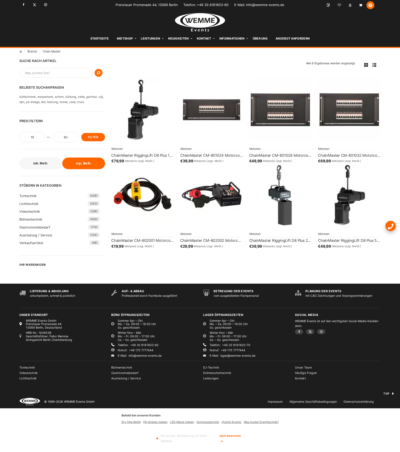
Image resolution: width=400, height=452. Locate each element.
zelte (81, 96)
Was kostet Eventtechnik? (261, 422)
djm (21, 102)
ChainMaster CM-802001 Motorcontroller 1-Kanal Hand (142, 240)
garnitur (91, 96)
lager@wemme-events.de (237, 355)
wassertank (45, 96)
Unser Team (303, 367)
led (43, 102)
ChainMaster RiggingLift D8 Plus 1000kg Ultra (142, 155)
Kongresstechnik (208, 422)
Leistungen (150, 38)
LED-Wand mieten (182, 422)
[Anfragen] (328, 5)
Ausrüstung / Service (35, 235)
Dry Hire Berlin (131, 422)
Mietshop (125, 38)
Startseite (99, 38)
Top (386, 393)
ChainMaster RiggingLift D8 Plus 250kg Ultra (280, 240)
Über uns (260, 38)
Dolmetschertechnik (217, 373)
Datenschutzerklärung (359, 401)
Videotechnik (29, 211)
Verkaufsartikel (31, 243)
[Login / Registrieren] (350, 5)
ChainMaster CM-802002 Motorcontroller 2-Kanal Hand (211, 240)
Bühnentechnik (30, 219)
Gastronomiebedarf (34, 227)
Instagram (45, 4)
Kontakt (204, 38)
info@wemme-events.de (265, 5)
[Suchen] (98, 73)
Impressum (275, 401)
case (72, 102)
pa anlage (33, 102)
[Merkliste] (339, 5)
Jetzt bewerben (230, 438)
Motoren (117, 148)
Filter (93, 137)
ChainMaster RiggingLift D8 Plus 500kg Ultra (349, 240)
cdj (101, 96)
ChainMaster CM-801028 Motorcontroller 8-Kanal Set (280, 155)
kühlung (70, 96)
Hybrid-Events (231, 422)
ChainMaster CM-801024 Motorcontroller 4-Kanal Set (211, 155)
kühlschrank (27, 96)
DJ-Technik (211, 367)
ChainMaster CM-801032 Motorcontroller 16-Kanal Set (349, 155)
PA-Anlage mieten (155, 422)
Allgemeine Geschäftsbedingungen (313, 401)
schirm (59, 96)
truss (80, 102)
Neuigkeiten (178, 38)
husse (64, 102)
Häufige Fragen (306, 373)
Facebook (23, 4)
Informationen (232, 38)
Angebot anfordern (293, 38)
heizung (52, 102)
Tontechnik (28, 196)
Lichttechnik (29, 204)
